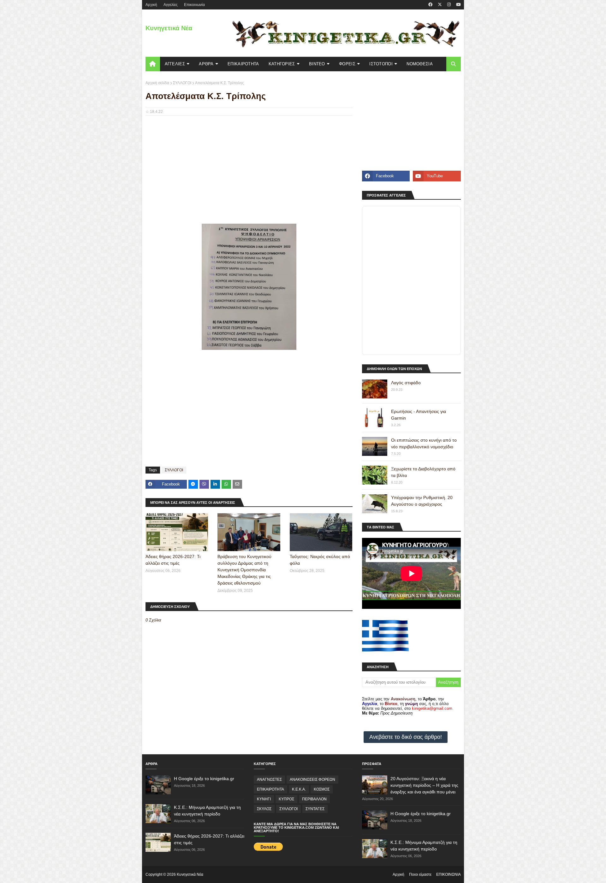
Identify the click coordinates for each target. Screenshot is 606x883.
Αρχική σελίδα (157, 83)
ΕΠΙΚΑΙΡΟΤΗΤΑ (270, 789)
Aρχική (151, 5)
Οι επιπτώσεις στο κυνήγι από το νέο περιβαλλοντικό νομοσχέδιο (424, 443)
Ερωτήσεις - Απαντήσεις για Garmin (418, 415)
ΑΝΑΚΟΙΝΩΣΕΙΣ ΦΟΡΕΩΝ (312, 779)
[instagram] (449, 4)
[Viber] (204, 484)
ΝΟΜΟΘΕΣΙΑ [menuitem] (420, 64)
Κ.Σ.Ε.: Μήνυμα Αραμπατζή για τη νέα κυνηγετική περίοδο (207, 810)
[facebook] (430, 4)
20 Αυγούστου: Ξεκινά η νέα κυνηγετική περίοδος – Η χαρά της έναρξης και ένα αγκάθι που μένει (424, 785)
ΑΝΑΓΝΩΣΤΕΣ (269, 779)
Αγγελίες (170, 5)
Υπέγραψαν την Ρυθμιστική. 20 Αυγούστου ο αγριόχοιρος (422, 501)
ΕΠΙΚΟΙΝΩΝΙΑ (448, 874)
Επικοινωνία (194, 5)
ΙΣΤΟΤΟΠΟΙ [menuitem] (381, 64)
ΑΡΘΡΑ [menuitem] (206, 64)
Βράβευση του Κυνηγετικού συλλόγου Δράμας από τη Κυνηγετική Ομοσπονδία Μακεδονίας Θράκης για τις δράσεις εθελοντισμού (244, 570)
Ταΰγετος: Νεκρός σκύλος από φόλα (320, 560)
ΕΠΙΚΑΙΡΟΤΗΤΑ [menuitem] (243, 64)
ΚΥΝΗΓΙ (264, 799)
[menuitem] (153, 64)
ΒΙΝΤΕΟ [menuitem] (317, 64)
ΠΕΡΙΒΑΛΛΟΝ (314, 799)
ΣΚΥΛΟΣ (264, 809)
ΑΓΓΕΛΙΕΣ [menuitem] (175, 64)
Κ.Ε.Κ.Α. (299, 789)
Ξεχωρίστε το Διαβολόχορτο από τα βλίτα (423, 472)
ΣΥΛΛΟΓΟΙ (182, 83)
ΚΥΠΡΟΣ (286, 799)
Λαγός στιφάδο (406, 382)
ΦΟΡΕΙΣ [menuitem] (347, 64)
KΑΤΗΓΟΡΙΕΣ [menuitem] (282, 64)
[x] (439, 4)
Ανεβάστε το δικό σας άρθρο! (405, 737)
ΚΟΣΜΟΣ (322, 789)
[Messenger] (193, 484)
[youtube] (457, 4)
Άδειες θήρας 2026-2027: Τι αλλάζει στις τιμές (173, 560)
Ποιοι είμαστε (420, 874)
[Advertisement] (249, 166)
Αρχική (398, 874)
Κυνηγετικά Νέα (169, 28)
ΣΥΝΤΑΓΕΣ (315, 809)
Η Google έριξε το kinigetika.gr (204, 778)
